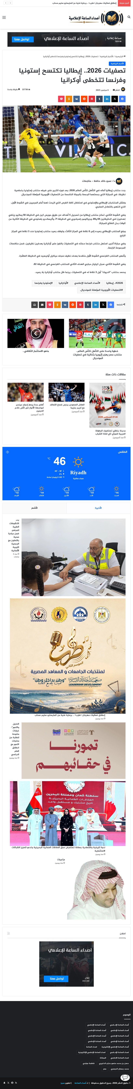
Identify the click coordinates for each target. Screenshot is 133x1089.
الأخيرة (98, 508)
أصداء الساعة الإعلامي (86, 283)
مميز (63, 1083)
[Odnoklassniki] (69, 99)
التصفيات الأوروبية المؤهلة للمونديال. (100, 290)
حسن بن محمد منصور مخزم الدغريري (114, 1063)
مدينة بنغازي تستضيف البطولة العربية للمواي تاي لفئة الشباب (110, 432)
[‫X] (114, 99)
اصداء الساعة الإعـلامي (119, 1052)
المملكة (103, 1058)
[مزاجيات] (96, 889)
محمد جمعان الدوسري (120, 1069)
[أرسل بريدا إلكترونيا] (114, 90)
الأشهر (34, 508)
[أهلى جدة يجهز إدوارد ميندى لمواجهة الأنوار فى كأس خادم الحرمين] (25, 392)
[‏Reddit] (84, 99)
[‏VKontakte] (76, 99)
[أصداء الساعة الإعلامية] (96, 18)
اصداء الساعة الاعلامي (120, 1058)
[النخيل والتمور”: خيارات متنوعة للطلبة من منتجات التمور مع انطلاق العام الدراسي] (74, 750)
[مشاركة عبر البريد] (42, 305)
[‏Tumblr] (99, 99)
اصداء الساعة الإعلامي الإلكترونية (91, 1052)
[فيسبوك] (122, 99)
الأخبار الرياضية (106, 56)
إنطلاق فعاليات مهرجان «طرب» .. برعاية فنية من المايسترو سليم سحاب (69, 715)
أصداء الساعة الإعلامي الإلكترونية (115, 1047)
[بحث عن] (129, 19)
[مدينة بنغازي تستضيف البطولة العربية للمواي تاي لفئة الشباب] (107, 405)
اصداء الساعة (91, 1047)
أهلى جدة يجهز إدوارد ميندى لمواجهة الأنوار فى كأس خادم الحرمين (29, 408)
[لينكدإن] (107, 99)
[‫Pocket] (61, 99)
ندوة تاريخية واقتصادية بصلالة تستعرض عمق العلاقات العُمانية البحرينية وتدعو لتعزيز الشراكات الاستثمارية (58, 849)
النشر (117, 90)
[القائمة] (4, 19)
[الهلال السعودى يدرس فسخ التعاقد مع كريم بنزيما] (66, 392)
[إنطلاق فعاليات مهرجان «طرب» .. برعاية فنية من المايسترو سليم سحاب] (68, 656)
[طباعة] (34, 305)
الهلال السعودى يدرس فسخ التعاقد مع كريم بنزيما (67, 406)
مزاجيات (61, 859)
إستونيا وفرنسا (43, 283)
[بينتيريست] (92, 99)
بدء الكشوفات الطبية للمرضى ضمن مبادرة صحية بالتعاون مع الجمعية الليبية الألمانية (13, 535)
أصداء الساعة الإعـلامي (119, 1025)
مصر (104, 1069)
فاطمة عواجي (88, 1063)
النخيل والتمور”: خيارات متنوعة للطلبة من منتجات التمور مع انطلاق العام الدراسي (80, 3)
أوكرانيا (63, 283)
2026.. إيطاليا (114, 283)
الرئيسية (119, 56)
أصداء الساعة (80, 1083)
